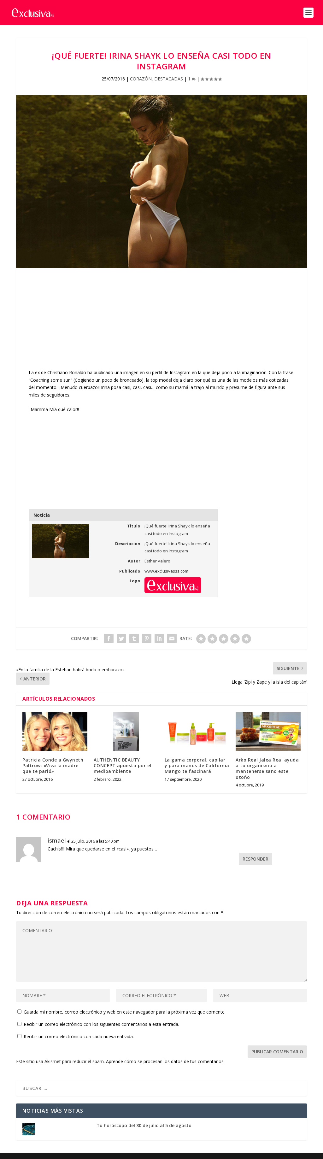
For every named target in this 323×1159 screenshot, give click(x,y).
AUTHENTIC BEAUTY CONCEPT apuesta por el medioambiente (122, 765)
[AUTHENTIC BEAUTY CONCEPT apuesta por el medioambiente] (126, 731)
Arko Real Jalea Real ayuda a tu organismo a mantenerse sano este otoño (267, 768)
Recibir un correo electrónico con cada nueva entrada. (79, 1036)
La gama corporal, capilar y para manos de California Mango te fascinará (197, 765)
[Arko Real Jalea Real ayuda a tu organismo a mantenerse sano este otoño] (268, 731)
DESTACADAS (168, 79)
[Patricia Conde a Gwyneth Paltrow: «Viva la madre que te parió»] (54, 731)
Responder (255, 859)
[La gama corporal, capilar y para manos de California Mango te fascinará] (197, 731)
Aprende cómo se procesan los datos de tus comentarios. (165, 1061)
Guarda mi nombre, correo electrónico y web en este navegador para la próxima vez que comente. (125, 1012)
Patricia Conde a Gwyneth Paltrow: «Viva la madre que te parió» (52, 765)
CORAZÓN (141, 79)
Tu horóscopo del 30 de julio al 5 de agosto (144, 1125)
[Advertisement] (161, 324)
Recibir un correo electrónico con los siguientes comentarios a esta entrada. (101, 1024)
